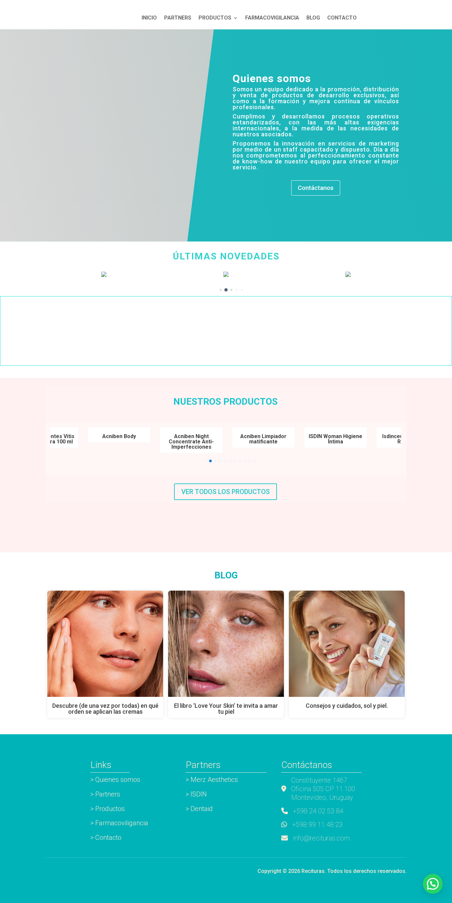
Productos (215, 18)
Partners (177, 18)
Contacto (342, 18)
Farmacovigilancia (272, 18)
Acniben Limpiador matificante (252, 439)
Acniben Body (107, 436)
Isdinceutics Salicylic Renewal (396, 439)
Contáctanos (316, 188)
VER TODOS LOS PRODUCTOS (225, 492)
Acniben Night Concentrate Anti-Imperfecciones (179, 441)
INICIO (149, 18)
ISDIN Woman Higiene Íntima (324, 439)
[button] (221, 290)
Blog (313, 18)
